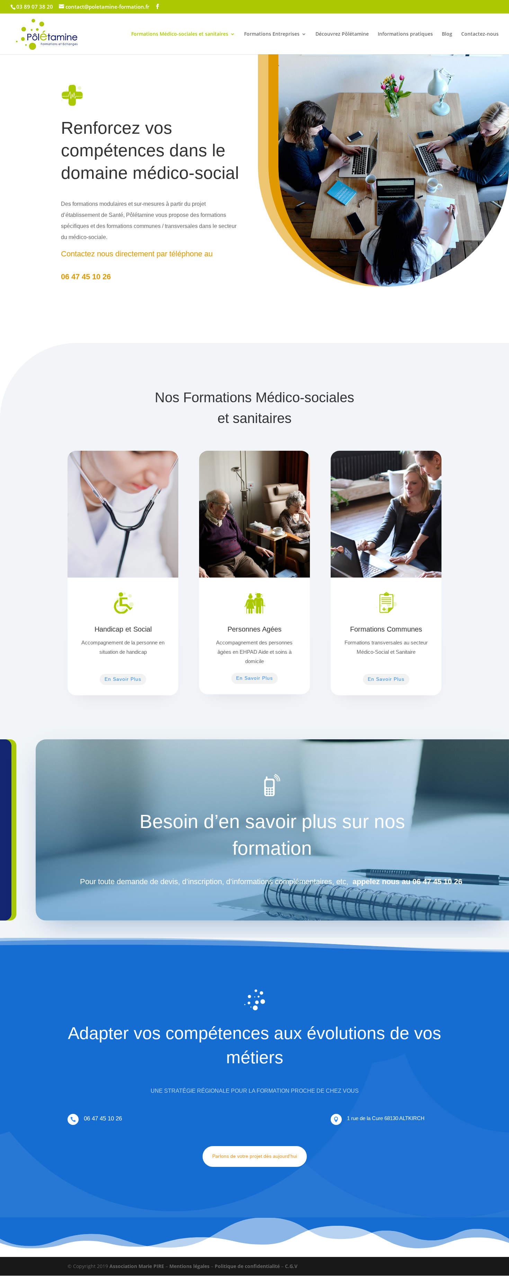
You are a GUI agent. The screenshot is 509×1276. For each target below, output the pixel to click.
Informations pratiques (405, 34)
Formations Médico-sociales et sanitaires (179, 34)
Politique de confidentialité (247, 1266)
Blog (447, 34)
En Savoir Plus (123, 679)
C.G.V (291, 1266)
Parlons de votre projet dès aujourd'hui (254, 1156)
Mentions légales (189, 1266)
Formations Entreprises (272, 34)
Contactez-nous (480, 34)
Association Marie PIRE (136, 1266)
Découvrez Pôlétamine (342, 34)
